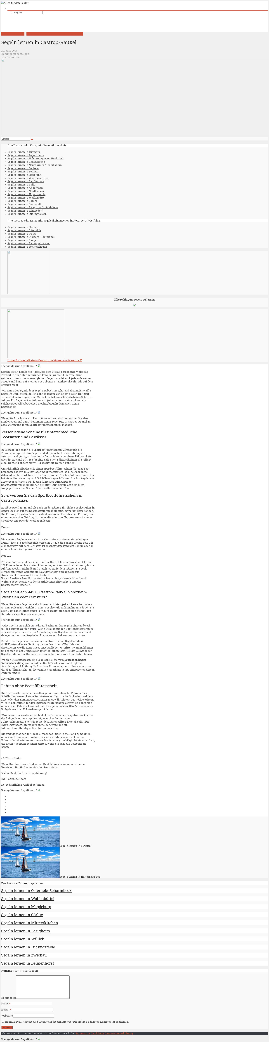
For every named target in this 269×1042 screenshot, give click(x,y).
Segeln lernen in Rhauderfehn (26, 161)
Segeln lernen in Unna (21, 233)
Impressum (83, 1033)
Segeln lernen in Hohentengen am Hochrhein (35, 158)
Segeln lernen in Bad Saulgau (25, 181)
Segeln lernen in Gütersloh (24, 230)
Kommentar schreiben (15, 53)
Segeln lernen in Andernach (25, 187)
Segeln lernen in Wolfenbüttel (26, 197)
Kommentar (8, 997)
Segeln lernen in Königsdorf (25, 210)
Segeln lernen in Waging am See (27, 178)
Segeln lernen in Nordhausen (25, 191)
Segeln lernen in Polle (21, 184)
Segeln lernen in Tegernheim (25, 155)
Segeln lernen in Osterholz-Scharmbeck (36, 890)
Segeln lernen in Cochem (23, 168)
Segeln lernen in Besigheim (25, 930)
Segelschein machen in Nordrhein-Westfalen (54, 34)
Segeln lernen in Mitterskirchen (29, 922)
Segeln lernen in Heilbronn (24, 174)
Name (5, 1003)
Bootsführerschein (12, 34)
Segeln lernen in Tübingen (24, 152)
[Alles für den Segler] (14, 3)
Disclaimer (97, 1033)
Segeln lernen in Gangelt (23, 240)
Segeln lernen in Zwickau (24, 955)
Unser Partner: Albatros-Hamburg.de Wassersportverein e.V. (44, 360)
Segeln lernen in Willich (22, 938)
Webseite (7, 1015)
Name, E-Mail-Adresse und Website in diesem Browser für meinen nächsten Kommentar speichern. (67, 1021)
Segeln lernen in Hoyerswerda (26, 194)
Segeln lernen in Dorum (22, 200)
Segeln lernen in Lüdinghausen (27, 213)
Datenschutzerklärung (119, 1033)
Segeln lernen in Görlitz (22, 914)
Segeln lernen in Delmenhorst (27, 963)
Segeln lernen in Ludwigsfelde (28, 947)
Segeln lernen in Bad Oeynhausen (28, 243)
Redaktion (13, 57)
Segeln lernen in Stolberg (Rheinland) (30, 236)
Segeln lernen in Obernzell (24, 204)
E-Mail (6, 1009)
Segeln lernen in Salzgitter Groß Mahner (32, 207)
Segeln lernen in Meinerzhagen (27, 246)
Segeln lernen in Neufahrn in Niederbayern (34, 165)
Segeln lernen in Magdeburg (26, 906)
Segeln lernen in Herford (22, 227)
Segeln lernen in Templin (23, 171)
